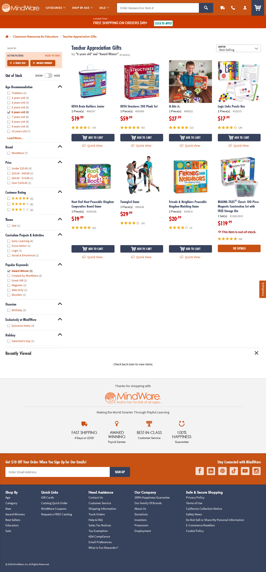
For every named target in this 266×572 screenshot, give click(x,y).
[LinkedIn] (211, 471)
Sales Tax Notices (100, 525)
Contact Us (96, 497)
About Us (140, 509)
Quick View (94, 145)
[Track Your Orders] (222, 8)
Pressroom (141, 525)
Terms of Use (194, 503)
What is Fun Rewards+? (103, 548)
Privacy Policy (195, 497)
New (8, 509)
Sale (8, 531)
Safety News (194, 514)
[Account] (244, 8)
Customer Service (100, 503)
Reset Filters (52, 55)
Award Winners (15, 514)
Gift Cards (47, 497)
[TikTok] (234, 471)
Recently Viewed (18, 353)
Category (11, 503)
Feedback (263, 289)
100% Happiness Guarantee (152, 497)
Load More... (15, 138)
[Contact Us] (233, 8)
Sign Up (120, 471)
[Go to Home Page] (7, 37)
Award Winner (44, 63)
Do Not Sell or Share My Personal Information (215, 520)
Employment (142, 531)
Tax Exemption (98, 531)
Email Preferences (100, 542)
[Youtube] (245, 471)
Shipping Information (102, 509)
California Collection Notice (204, 509)
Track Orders (97, 514)
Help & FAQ (96, 520)
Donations (141, 514)
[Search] (206, 8)
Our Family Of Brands (148, 503)
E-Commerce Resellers (200, 525)
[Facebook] (200, 471)
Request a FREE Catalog (56, 514)
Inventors (140, 520)
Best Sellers (12, 520)
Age (7, 497)
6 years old (19, 63)
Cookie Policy (195, 531)
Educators (11, 525)
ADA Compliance (99, 536)
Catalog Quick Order (54, 503)
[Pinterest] (222, 471)
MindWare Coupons (53, 509)
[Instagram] (256, 471)
